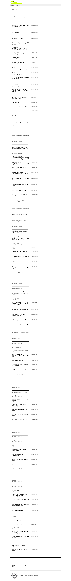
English (25, 565)
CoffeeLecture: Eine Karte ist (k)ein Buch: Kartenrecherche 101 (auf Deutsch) (18, 133)
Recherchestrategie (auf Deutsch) (17, 272)
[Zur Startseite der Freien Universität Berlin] (16, 2)
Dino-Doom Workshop (15, 527)
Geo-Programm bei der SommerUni (17, 524)
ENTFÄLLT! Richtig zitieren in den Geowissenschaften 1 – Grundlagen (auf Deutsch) (20, 168)
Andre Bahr (14, 67)
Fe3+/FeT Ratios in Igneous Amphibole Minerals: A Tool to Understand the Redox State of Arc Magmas (20, 212)
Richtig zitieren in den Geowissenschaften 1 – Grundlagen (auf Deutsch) (19, 320)
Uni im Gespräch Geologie (16, 128)
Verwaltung (38, 6)
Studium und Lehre (19, 6)
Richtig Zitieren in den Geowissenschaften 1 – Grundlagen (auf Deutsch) (19, 455)
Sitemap (60, 1)
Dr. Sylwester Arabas (15, 52)
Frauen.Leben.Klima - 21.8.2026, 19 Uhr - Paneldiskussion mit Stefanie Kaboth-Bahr (18, 14)
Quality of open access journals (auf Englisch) (19, 468)
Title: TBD (13, 72)
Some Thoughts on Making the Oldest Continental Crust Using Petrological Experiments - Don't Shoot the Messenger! (20, 236)
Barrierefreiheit (56, 1)
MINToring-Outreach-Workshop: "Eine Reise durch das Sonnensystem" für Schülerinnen (20, 391)
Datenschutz (52, 1)
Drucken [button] (25, 561)
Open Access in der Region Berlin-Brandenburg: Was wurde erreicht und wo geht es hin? (20, 505)
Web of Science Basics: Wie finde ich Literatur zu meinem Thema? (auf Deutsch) (19, 425)
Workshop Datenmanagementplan (17, 510)
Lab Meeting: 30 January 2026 (16, 162)
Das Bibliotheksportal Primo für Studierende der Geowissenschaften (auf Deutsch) (19, 495)
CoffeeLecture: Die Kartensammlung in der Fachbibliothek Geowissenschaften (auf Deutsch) (20, 206)
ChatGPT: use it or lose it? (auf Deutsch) (18, 346)
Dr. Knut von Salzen (15, 84)
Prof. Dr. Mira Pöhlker (15, 32)
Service (43, 6)
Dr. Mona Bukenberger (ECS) (16, 57)
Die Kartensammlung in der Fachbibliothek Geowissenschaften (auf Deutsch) (19, 201)
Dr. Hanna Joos (14, 261)
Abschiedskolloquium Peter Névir (17, 38)
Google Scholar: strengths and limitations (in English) (20, 350)
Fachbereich (12, 6)
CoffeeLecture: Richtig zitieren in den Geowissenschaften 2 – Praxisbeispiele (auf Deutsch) (20, 157)
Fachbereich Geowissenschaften (15, 5)
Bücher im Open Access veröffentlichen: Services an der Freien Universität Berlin (20, 298)
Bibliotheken (32, 6)
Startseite (44, 1)
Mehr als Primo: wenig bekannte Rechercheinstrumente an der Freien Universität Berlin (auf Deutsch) (20, 267)
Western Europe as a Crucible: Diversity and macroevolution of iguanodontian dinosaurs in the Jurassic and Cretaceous (20, 90)
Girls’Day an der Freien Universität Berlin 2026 (19, 106)
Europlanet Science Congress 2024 (17, 379)
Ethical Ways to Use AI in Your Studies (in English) (20, 434)
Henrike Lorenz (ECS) (15, 102)
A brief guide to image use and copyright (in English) (20, 276)
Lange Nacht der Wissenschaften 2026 (18, 62)
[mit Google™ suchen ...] (60, 2)
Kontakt (47, 1)
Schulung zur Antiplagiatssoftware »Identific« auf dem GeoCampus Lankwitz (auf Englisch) (20, 330)
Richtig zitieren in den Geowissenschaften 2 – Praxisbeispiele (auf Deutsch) (19, 152)
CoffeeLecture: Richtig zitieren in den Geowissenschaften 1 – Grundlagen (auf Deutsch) (20, 173)
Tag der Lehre (14, 247)
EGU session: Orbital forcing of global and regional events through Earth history (20, 98)
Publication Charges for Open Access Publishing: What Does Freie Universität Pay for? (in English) (20, 430)
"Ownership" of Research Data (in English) (18, 395)
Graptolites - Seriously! (15, 47)
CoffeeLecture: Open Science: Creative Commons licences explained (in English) (20, 230)
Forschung (27, 6)
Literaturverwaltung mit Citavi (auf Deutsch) (19, 190)
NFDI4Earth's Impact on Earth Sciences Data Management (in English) (19, 405)
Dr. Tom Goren (14, 110)
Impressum (49, 1)
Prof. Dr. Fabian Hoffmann (16, 218)
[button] (51, 3)
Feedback (26, 564)
